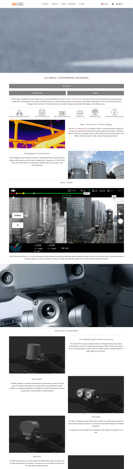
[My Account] (113, 4)
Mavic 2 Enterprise (31, 256)
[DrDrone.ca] (18, 4)
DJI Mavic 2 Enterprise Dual (73, 99)
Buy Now (66, 86)
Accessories (37, 93)
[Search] (117, 4)
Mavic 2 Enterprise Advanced (80, 128)
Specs (95, 93)
